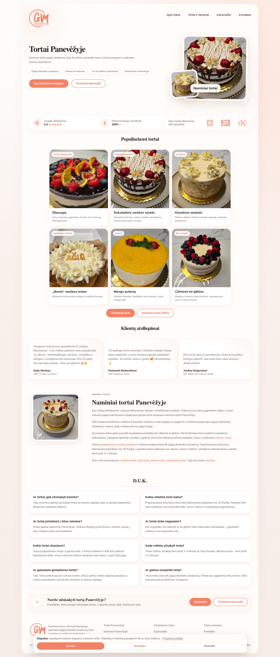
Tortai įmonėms (213, 625)
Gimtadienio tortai (164, 625)
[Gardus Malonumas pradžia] (39, 18)
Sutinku (70, 646)
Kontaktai (245, 15)
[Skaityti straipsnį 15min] (210, 123)
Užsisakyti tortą (120, 313)
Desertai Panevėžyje (116, 631)
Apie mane (173, 15)
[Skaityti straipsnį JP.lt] (225, 123)
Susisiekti (200, 602)
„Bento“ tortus (223, 437)
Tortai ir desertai (198, 15)
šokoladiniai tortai (176, 460)
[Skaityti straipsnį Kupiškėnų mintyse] (242, 123)
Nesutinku (140, 646)
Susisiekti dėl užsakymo (49, 83)
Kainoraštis (224, 15)
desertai (210, 460)
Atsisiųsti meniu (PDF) (155, 313)
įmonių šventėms (127, 444)
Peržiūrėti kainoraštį (88, 83)
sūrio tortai (143, 460)
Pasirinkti (209, 646)
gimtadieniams (107, 444)
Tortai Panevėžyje (114, 625)
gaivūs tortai (157, 460)
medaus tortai (128, 460)
